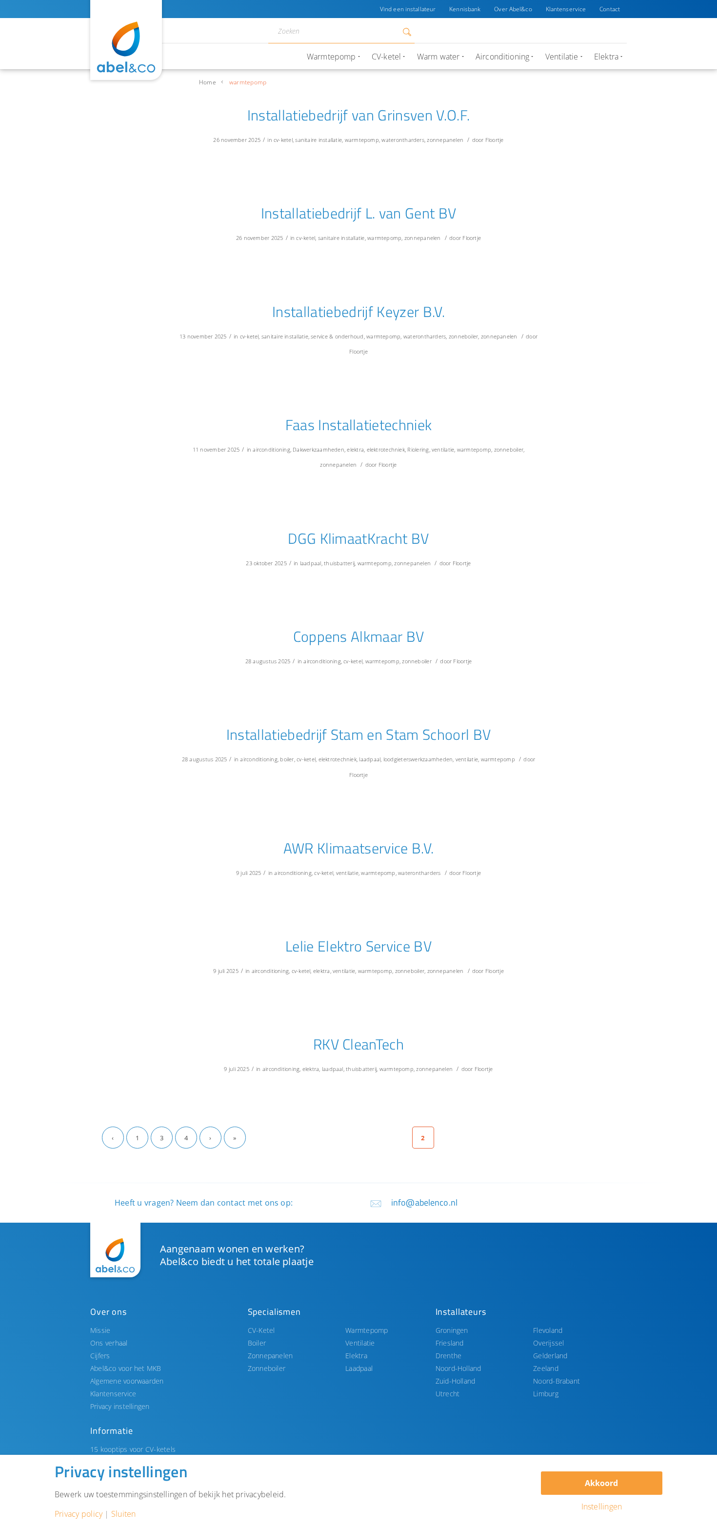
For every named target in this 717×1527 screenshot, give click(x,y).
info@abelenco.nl (424, 1202)
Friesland (450, 1343)
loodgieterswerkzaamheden (418, 759)
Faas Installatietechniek (358, 425)
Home (207, 82)
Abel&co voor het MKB (125, 1368)
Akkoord (601, 1483)
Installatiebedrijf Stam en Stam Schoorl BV (358, 734)
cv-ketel (283, 139)
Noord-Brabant (556, 1381)
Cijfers (100, 1355)
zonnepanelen (445, 139)
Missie (100, 1330)
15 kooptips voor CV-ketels (133, 1449)
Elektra (356, 1355)
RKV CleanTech (358, 1044)
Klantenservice (566, 9)
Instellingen (601, 1506)
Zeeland (545, 1368)
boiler (287, 759)
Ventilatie (360, 1343)
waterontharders (402, 139)
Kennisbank (464, 9)
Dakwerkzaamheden (318, 449)
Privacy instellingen (120, 1406)
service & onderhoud (337, 336)
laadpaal (310, 563)
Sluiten (123, 1514)
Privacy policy (78, 1514)
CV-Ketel (261, 1330)
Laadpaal (359, 1368)
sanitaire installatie (318, 139)
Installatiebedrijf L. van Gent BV (359, 213)
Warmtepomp (366, 1330)
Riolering (418, 449)
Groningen (452, 1330)
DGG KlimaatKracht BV (358, 538)
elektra (355, 449)
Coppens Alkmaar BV (358, 636)
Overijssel (548, 1343)
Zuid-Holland (456, 1381)
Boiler (257, 1343)
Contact (609, 9)
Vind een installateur (408, 9)
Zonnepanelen (270, 1355)
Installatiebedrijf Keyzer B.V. (358, 311)
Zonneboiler (267, 1368)
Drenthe (449, 1355)
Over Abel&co (513, 9)
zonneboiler (463, 336)
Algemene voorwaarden (127, 1381)
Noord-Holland (458, 1368)
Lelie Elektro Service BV (358, 946)
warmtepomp (362, 139)
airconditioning (271, 449)
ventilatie (443, 449)
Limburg (545, 1393)
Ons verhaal (109, 1343)
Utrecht (448, 1393)
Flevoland (547, 1330)
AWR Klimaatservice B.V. (358, 848)
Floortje (494, 139)
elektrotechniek (386, 449)
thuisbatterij (339, 563)
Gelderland (550, 1355)
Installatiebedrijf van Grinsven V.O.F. (358, 115)
